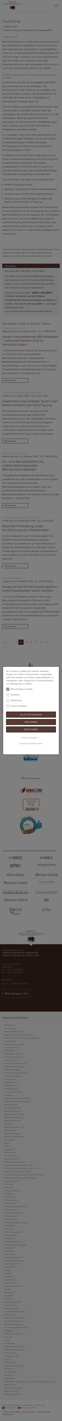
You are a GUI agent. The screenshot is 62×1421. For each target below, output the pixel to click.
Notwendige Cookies (22, 689)
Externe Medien (19, 706)
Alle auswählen (31, 714)
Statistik (15, 694)
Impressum (24, 743)
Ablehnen (31, 722)
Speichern (31, 729)
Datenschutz (37, 743)
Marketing (16, 700)
